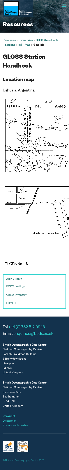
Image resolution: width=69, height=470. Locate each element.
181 (20, 45)
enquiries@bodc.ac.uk (33, 334)
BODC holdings (15, 286)
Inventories (26, 40)
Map (27, 45)
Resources (9, 40)
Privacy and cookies (15, 425)
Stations (10, 45)
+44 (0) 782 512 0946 (27, 327)
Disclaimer (9, 421)
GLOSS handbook (47, 40)
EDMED (11, 303)
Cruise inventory (16, 295)
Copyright (9, 416)
